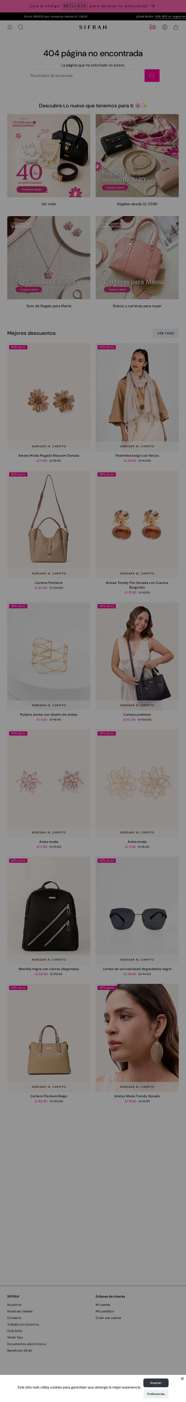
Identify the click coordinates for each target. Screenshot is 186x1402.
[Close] (182, 1378)
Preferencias (156, 1394)
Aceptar (156, 1383)
